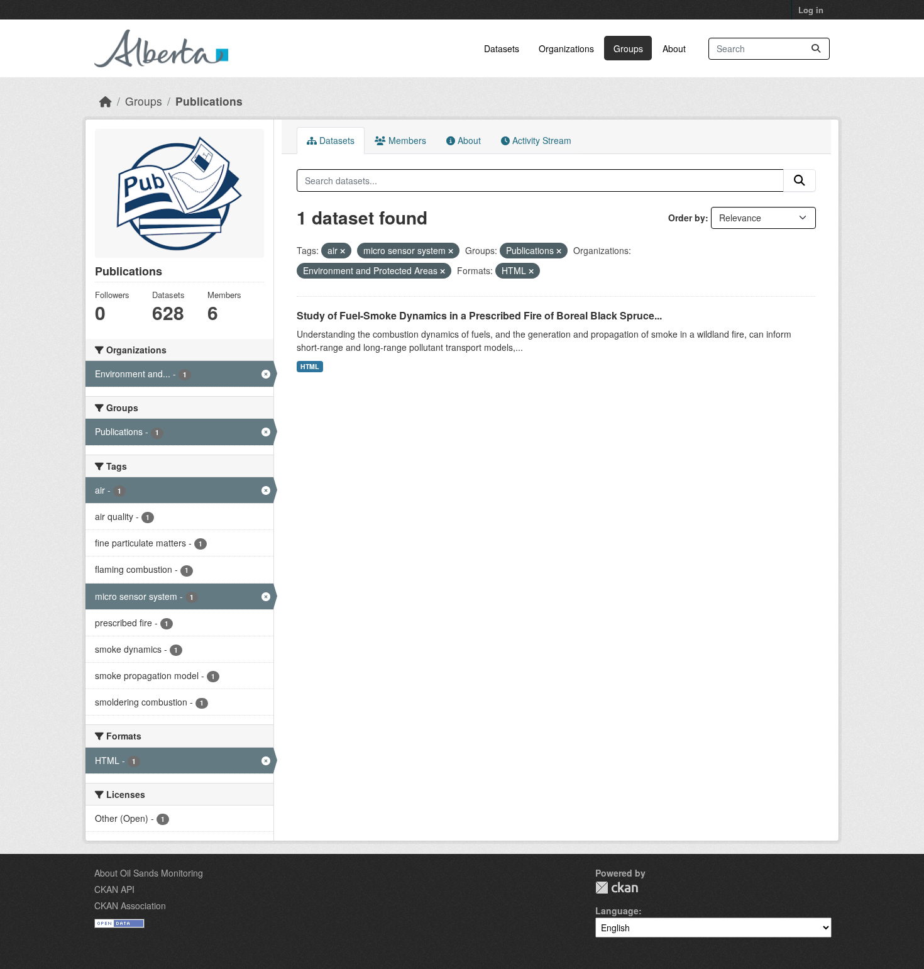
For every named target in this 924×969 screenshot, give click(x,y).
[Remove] (342, 251)
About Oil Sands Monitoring (148, 873)
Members (406, 140)
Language (617, 910)
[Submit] (815, 49)
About (674, 48)
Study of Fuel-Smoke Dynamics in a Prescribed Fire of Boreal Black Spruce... (479, 315)
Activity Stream (540, 140)
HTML (309, 366)
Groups (628, 48)
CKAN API (114, 889)
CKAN (616, 887)
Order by (686, 217)
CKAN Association (130, 905)
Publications (209, 101)
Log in (810, 10)
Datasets (501, 48)
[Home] (105, 101)
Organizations (566, 48)
